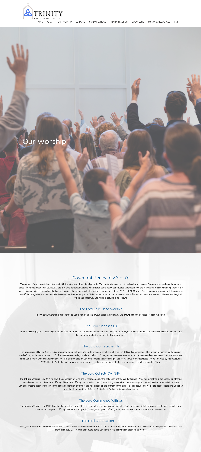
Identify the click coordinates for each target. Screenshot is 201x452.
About (50, 22)
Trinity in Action (119, 22)
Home (40, 22)
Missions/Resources (159, 22)
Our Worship (65, 22)
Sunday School (97, 22)
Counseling (138, 22)
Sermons (80, 22)
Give (176, 22)
